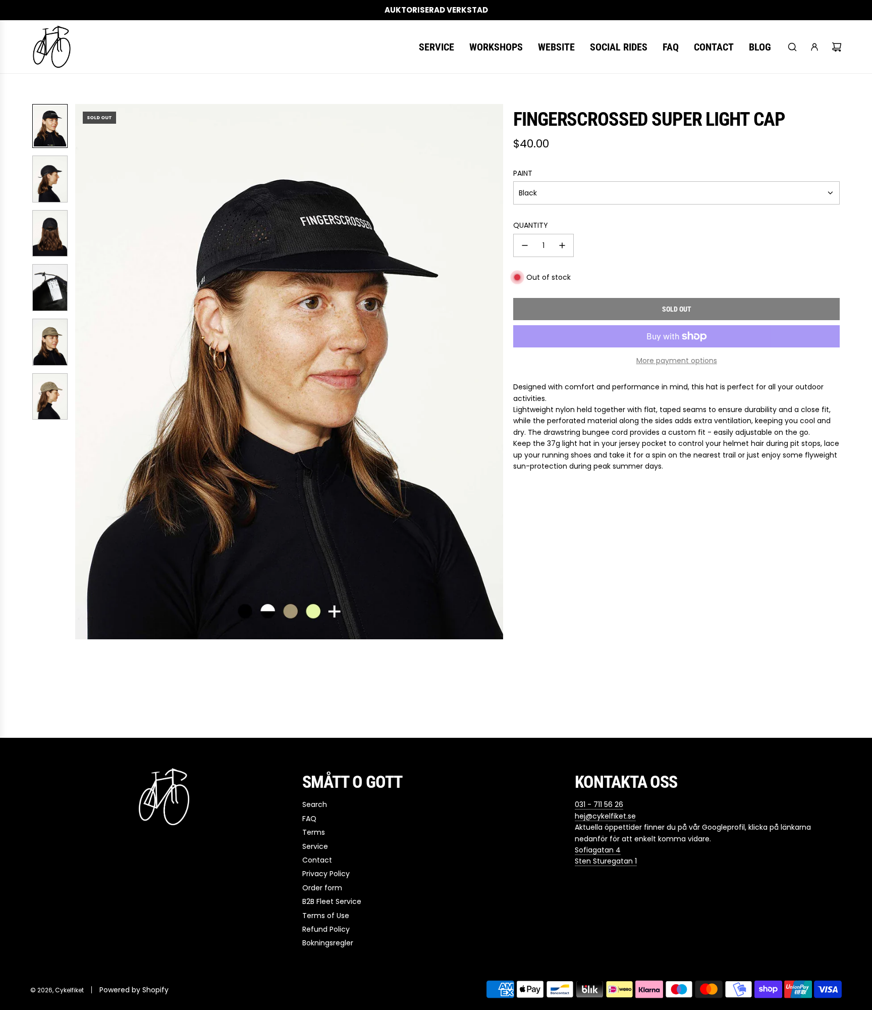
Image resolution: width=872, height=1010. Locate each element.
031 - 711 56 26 (599, 804)
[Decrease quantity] (525, 245)
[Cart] (837, 47)
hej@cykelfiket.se (605, 816)
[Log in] (814, 47)
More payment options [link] (676, 361)
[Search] (792, 47)
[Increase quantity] (562, 245)
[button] (83, 372)
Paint (522, 173)
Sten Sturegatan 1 (606, 861)
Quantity (530, 225)
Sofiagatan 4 (598, 850)
